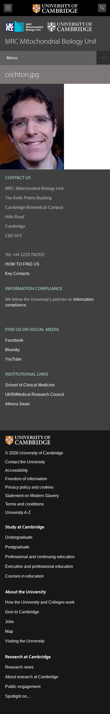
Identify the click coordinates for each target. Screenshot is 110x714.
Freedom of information (26, 479)
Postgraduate (17, 547)
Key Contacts (17, 273)
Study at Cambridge (24, 527)
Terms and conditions (24, 504)
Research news (19, 667)
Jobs (9, 621)
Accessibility (16, 470)
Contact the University (25, 462)
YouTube (13, 359)
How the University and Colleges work (39, 602)
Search (102, 8)
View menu (8, 8)
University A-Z (18, 512)
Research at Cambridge (28, 657)
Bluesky (12, 350)
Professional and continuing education (40, 557)
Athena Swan (17, 404)
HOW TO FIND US (22, 264)
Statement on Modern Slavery (32, 495)
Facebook (14, 340)
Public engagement (22, 686)
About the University (25, 592)
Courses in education (24, 576)
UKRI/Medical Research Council (34, 394)
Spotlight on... (17, 696)
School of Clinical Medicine (30, 385)
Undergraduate (18, 537)
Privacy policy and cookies (29, 487)
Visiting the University (25, 641)
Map (9, 631)
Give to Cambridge (22, 612)
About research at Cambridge (31, 677)
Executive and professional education (39, 566)
